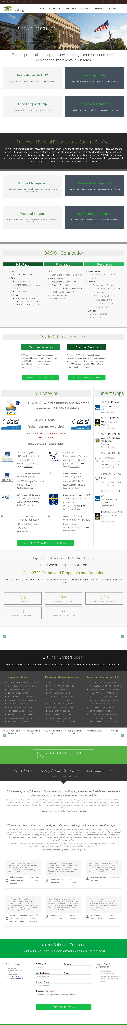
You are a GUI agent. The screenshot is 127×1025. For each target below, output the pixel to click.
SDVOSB (22, 304)
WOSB (35, 301)
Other (115, 81)
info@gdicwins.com (25, 2)
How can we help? (45, 991)
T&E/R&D (117, 275)
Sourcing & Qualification (101, 81)
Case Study (28, 467)
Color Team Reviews (37, 110)
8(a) (37, 304)
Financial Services (105, 303)
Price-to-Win (53, 219)
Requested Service (42, 982)
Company (67, 964)
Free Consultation (49, 81)
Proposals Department (106, 971)
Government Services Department (110, 978)
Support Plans (34, 81)
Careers (102, 981)
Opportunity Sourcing (43, 189)
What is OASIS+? (99, 314)
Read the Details (107, 412)
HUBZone (30, 304)
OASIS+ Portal (21, 291)
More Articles (98, 317)
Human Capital (103, 296)
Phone (66, 973)
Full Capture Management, (16, 189)
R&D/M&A (96, 275)
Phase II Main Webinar (103, 285)
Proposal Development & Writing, (79, 189)
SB (31, 301)
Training (34, 191)
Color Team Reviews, (95, 189)
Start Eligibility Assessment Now (67, 275)
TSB (107, 275)
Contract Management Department (110, 976)
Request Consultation (104, 110)
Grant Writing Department (107, 973)
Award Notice (75, 509)
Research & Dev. (104, 307)
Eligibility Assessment (17, 81)
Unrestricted (23, 301)
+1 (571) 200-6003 (15, 976)
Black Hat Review (32, 219)
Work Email (43, 973)
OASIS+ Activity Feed (24, 281)
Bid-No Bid (23, 219)
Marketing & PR (103, 288)
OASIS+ (105, 402)
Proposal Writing (20, 110)
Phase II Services (55, 278)
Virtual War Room (43, 219)
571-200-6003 (14, 2)
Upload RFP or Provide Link (81, 110)
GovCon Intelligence (30, 189)
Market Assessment (13, 219)
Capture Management (80, 81)
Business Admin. (104, 300)
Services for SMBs (107, 189)
